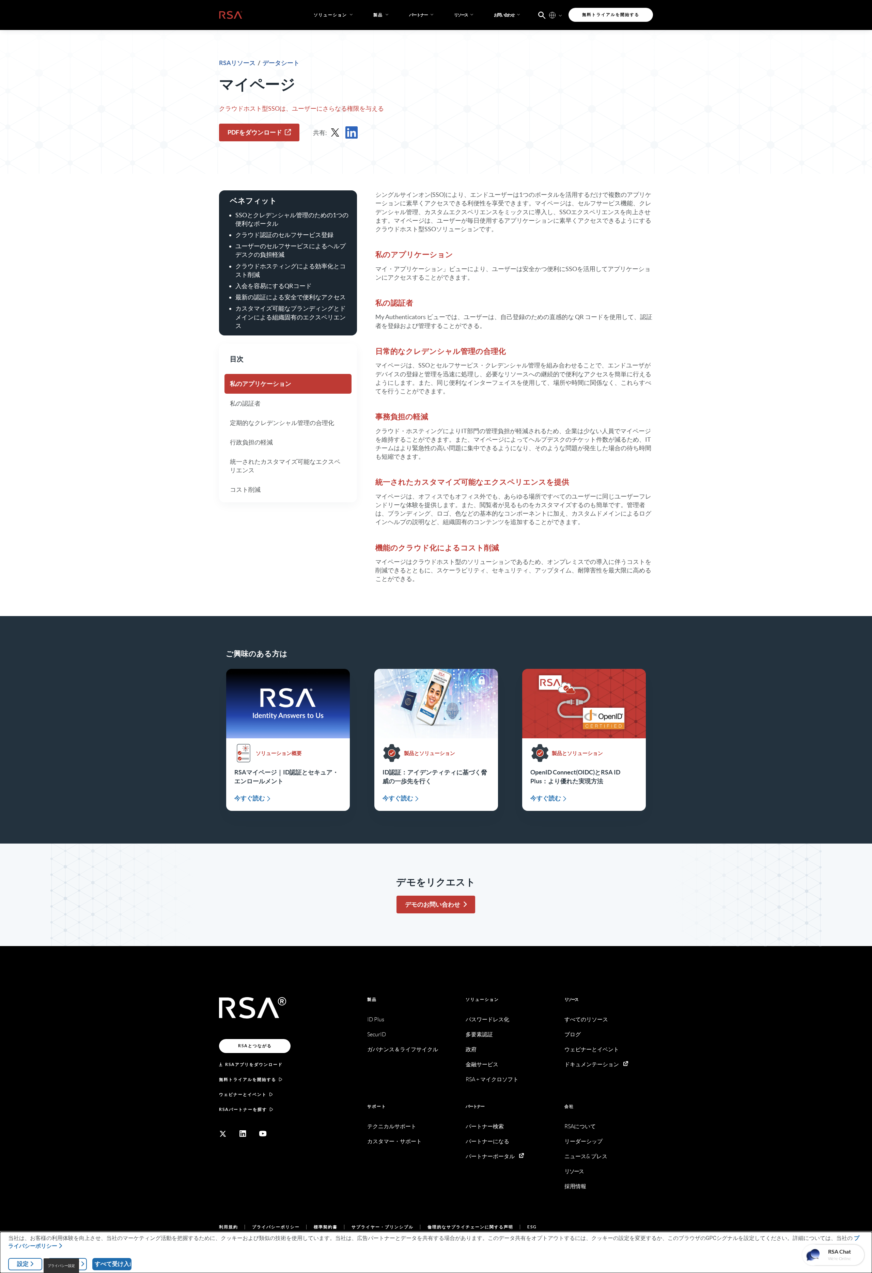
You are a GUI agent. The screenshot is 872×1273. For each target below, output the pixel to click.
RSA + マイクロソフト (492, 1079)
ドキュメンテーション (591, 1064)
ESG (532, 1227)
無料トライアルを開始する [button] (610, 14)
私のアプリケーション (260, 384)
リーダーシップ (583, 1141)
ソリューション (482, 999)
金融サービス (482, 1064)
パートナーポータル (490, 1156)
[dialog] (436, 1252)
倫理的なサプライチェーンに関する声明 (470, 1227)
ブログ (572, 1034)
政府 (471, 1049)
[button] (422, 15)
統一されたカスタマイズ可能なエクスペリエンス (285, 466)
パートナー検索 (485, 1126)
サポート (376, 1106)
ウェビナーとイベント (243, 1094)
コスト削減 (245, 489)
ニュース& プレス (585, 1156)
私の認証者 (245, 403)
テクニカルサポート (391, 1126)
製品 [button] (378, 15)
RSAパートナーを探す (243, 1109)
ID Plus (375, 1019)
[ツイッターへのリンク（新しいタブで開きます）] (223, 1133)
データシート (281, 62)
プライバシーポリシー (276, 1227)
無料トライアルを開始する (247, 1079)
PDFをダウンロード (255, 132)
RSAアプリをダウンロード (254, 1064)
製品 (372, 999)
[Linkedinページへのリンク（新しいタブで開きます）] (243, 1133)
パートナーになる (487, 1141)
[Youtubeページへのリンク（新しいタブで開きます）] (263, 1133)
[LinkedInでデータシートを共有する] (351, 132)
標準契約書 (326, 1227)
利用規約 (228, 1227)
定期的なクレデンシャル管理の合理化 (282, 422)
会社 (569, 1106)
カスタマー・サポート (394, 1141)
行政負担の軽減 (251, 442)
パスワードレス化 (487, 1019)
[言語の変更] (552, 15)
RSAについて (580, 1126)
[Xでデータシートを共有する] (335, 132)
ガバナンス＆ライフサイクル (402, 1049)
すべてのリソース (586, 1019)
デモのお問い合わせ (432, 904)
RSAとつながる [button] (255, 1045)
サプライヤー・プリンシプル (383, 1227)
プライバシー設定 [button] (61, 1266)
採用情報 (575, 1186)
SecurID (376, 1034)
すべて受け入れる (113, 1263)
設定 (23, 1263)
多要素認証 (479, 1034)
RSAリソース (237, 62)
